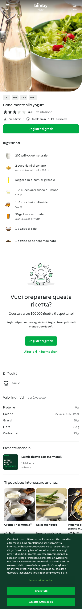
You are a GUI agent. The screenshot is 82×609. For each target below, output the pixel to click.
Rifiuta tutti (41, 591)
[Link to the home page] (40, 7)
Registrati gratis (40, 129)
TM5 (23, 97)
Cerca (74, 9)
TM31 (33, 97)
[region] (41, 571)
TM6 (15, 97)
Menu (7, 9)
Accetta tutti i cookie (41, 601)
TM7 (6, 97)
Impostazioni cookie (41, 580)
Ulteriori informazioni (40, 352)
